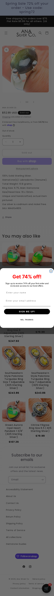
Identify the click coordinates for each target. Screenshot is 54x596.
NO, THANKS (27, 320)
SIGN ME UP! (27, 311)
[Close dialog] (51, 271)
